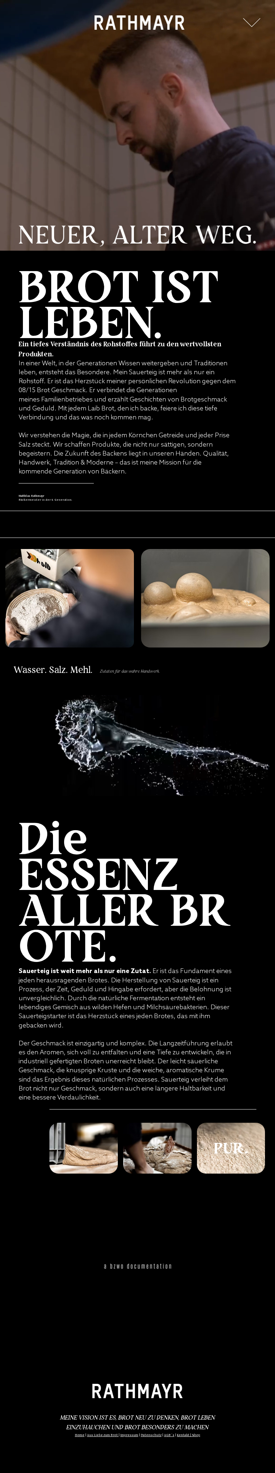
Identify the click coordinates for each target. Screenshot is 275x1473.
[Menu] (251, 22)
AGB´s (169, 1435)
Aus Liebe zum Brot (103, 1435)
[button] (257, 787)
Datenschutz (151, 1435)
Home (80, 1435)
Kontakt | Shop (188, 1435)
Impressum (129, 1435)
